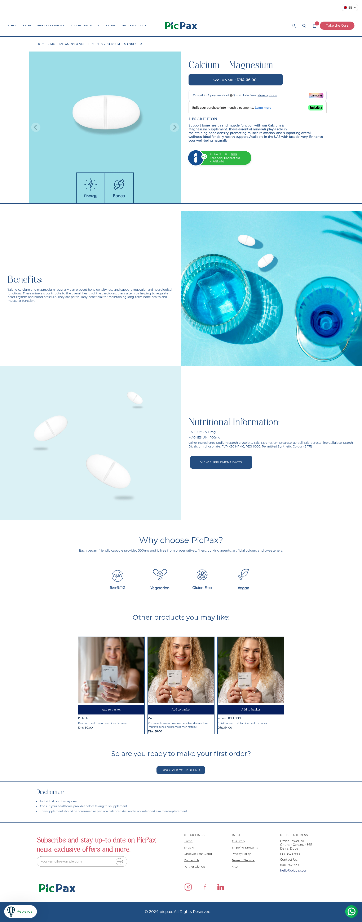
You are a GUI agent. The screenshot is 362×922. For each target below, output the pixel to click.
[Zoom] (37, 195)
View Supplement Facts (221, 462)
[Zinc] (181, 670)
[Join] (119, 861)
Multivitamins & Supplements (76, 44)
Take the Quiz (337, 25)
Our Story (238, 841)
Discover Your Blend (198, 853)
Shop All (189, 847)
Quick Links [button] (194, 835)
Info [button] (236, 835)
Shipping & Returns (245, 847)
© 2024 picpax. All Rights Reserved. (178, 911)
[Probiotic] (111, 670)
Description (203, 119)
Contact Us (191, 860)
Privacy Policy (241, 853)
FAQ (235, 866)
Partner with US (194, 866)
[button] (26, 25)
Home (42, 44)
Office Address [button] (294, 835)
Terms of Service (243, 860)
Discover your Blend (181, 770)
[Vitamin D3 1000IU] (251, 670)
